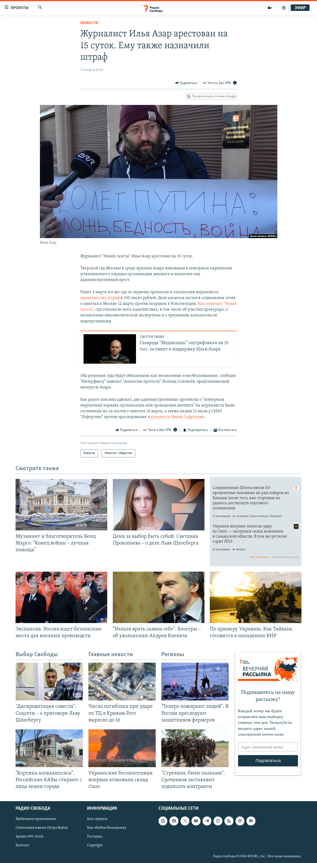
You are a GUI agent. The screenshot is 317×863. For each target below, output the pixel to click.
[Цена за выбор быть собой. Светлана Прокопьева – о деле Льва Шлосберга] (158, 504)
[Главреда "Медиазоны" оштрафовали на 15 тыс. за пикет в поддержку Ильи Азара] (110, 349)
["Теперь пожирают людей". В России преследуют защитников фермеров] (195, 681)
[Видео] (270, 7)
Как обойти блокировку (106, 828)
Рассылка (95, 837)
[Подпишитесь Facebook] (173, 821)
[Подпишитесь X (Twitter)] (185, 821)
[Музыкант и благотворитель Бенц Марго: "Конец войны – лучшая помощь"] (61, 504)
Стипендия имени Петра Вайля (42, 828)
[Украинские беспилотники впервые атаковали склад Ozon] (122, 748)
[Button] (186, 83)
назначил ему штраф (100, 298)
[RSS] (228, 821)
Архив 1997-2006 (29, 837)
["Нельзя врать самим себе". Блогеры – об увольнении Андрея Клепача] (158, 597)
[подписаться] (250, 821)
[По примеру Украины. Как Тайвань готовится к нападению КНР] (255, 597)
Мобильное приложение (36, 819)
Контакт (22, 845)
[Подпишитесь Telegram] (207, 821)
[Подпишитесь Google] (162, 821)
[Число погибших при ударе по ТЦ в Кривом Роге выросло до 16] (122, 681)
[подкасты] (284, 7)
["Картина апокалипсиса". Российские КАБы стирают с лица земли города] (49, 748)
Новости (89, 23)
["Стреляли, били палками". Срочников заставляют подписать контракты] (195, 748)
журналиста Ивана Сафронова (175, 417)
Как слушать (97, 819)
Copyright (95, 845)
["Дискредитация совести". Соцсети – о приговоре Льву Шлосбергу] (49, 681)
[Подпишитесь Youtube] (195, 821)
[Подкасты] (240, 821)
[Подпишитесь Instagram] (217, 821)
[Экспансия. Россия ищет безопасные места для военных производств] (61, 597)
